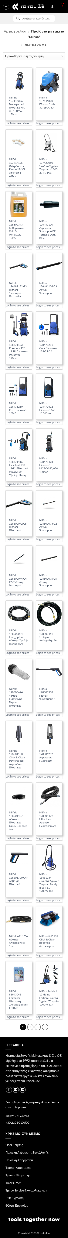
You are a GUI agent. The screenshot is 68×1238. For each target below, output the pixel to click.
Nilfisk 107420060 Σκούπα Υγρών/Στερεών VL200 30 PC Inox (48, 166)
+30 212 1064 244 (17, 1116)
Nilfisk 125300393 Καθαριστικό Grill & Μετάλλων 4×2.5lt (16, 229)
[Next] (45, 1027)
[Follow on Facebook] (9, 1090)
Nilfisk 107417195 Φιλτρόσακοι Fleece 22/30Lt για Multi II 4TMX (17, 168)
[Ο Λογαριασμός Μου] (52, 6)
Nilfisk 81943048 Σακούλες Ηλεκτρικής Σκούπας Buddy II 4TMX (18, 999)
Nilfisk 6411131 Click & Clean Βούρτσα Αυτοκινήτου (48, 941)
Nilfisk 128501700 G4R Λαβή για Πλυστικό (18, 879)
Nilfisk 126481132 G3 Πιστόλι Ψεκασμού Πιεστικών (18, 289)
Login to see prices (17, 123)
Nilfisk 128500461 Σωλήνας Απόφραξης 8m (48, 635)
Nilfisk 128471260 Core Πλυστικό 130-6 (17, 408)
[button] (6, 7)
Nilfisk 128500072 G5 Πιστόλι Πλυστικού (18, 525)
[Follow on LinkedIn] (22, 1090)
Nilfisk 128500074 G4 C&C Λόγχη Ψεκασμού (18, 580)
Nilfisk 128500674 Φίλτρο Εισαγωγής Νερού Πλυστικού (16, 697)
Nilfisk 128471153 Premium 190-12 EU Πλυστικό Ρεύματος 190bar (18, 350)
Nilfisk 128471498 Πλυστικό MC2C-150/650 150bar (48, 465)
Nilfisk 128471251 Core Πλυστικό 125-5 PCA (48, 346)
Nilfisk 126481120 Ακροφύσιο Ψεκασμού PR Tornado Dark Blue (47, 229)
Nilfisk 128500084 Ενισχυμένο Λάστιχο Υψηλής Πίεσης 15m (18, 637)
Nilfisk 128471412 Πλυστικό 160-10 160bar (47, 408)
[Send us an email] (16, 1090)
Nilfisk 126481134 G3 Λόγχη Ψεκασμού (48, 288)
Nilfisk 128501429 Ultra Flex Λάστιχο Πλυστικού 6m (47, 819)
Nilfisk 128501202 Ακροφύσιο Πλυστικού (46, 755)
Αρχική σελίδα (15, 31)
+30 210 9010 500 (17, 1122)
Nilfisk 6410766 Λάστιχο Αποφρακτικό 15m (18, 941)
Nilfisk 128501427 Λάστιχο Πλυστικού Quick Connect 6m (18, 821)
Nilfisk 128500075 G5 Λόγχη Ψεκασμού (48, 580)
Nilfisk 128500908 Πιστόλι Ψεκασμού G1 (47, 693)
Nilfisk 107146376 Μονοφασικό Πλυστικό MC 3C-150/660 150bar (17, 106)
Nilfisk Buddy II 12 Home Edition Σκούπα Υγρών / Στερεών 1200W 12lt (49, 998)
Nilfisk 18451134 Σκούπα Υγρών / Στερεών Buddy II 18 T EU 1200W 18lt (49, 882)
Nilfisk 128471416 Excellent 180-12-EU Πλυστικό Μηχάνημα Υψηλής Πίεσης (18, 467)
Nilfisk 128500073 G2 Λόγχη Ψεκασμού (48, 525)
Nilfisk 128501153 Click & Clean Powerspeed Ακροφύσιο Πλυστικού (17, 759)
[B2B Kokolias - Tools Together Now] (28, 6)
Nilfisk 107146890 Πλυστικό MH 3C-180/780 (47, 102)
